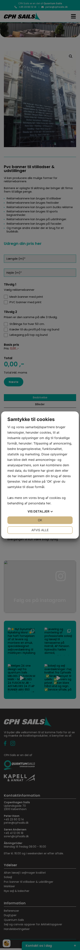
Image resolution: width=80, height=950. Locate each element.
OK (40, 520)
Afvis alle (40, 530)
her (48, 503)
